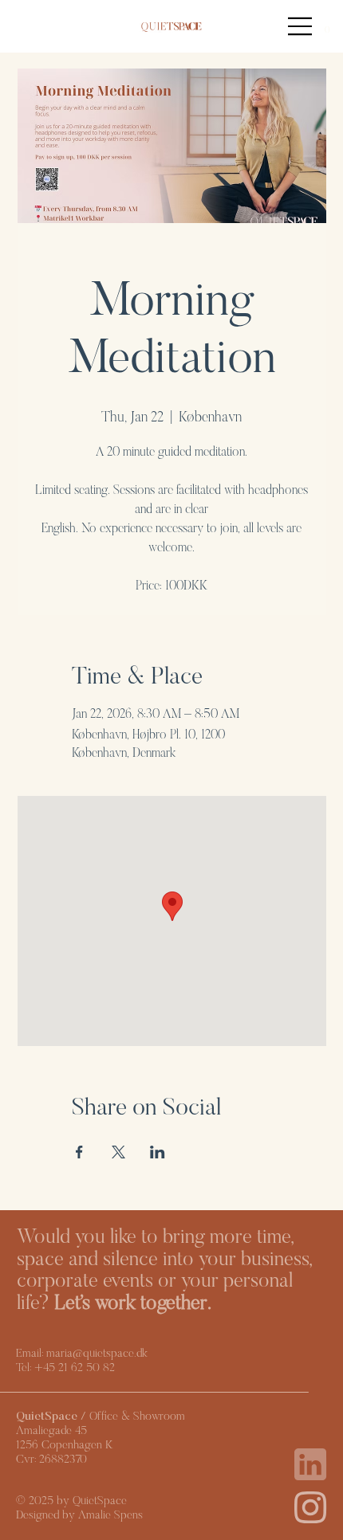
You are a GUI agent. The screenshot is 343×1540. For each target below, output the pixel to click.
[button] (326, 26)
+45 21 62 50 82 (74, 1368)
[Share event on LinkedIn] (157, 1152)
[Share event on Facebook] (79, 1152)
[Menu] (301, 26)
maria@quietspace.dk (97, 1354)
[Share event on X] (118, 1152)
